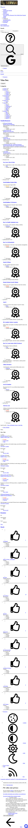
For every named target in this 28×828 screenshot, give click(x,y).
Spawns (7, 99)
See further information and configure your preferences (14, 794)
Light (24, 753)
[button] (5, 18)
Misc (7, 112)
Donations (5, 20)
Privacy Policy (6, 765)
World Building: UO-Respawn (10, 202)
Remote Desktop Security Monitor (10, 282)
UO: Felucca (5, 595)
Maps (7, 108)
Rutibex (7, 265)
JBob (7, 166)
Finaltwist (8, 368)
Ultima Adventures (7, 364)
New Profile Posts (18, 15)
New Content (6, 14)
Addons (7, 94)
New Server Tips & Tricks (9, 162)
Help (4, 766)
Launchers (8, 115)
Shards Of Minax (7, 262)
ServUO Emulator (7, 384)
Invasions (6, 152)
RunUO (7, 118)
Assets (4, 102)
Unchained (5, 541)
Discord (5, 21)
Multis (7, 109)
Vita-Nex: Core (6, 405)
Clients (7, 114)
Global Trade (6, 437)
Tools (7, 113)
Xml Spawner (6, 95)
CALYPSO (5, 686)
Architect (8, 117)
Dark (24, 763)
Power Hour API (8, 131)
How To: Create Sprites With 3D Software (12, 343)
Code (19, 425)
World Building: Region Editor (10, 182)
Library (16, 425)
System (24, 743)
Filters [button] (2, 429)
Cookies (24, 722)
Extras (7, 96)
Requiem (5, 577)
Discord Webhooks (8, 124)
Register (2, 74)
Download (5, 22)
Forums (4, 9)
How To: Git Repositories (8, 242)
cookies (11, 790)
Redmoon (8, 226)
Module (13, 425)
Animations (8, 106)
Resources (5, 11)
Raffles (9, 20)
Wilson (7, 206)
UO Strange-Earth (7, 650)
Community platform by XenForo (14, 779)
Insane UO (5, 631)
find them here (10, 785)
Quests (7, 93)
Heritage (5, 613)
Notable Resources (5, 120)
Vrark (7, 347)
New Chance (6, 704)
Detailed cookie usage (12, 813)
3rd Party (5, 111)
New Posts (5, 15)
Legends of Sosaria (7, 668)
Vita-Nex (5, 100)
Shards (4, 17)
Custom (7, 92)
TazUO (4, 302)
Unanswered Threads (7, 10)
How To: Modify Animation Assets (10, 222)
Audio (7, 105)
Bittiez (7, 305)
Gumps (7, 107)
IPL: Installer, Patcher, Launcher (10, 322)
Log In (2, 71)
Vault (7, 101)
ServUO (5, 89)
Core (7, 91)
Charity (5, 456)
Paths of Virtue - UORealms (9, 559)
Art (6, 104)
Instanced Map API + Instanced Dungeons (13, 145)
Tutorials (5, 12)
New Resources (11, 15)
